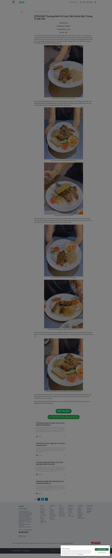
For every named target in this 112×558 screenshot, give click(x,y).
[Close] (108, 546)
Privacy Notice (80, 554)
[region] (85, 550)
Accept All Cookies (102, 549)
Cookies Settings (102, 552)
